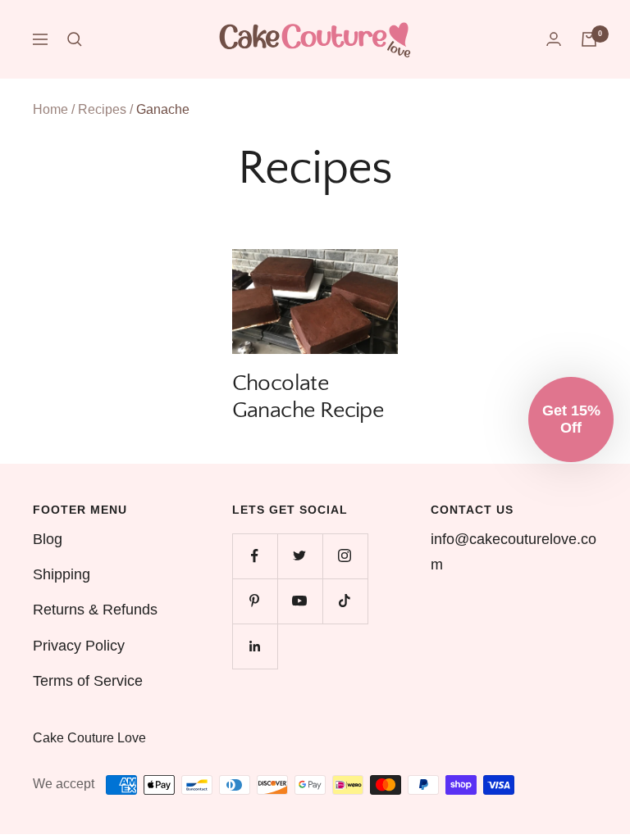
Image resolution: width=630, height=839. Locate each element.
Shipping (61, 574)
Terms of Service (88, 681)
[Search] (74, 39)
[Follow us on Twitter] (299, 555)
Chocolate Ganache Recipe (308, 396)
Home (50, 109)
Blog (47, 539)
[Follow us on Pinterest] (254, 601)
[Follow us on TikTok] (345, 601)
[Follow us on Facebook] (254, 555)
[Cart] (589, 39)
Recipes (102, 109)
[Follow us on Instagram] (345, 555)
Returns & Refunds (95, 609)
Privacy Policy (79, 645)
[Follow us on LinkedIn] (254, 646)
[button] (571, 419)
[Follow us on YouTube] (299, 601)
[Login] (553, 39)
